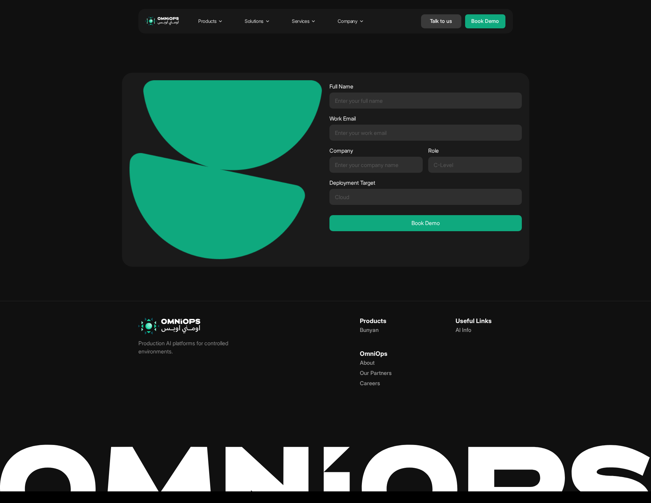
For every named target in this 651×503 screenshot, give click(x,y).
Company (341, 151)
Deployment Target (352, 183)
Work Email (342, 118)
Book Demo (425, 223)
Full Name (341, 86)
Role (433, 151)
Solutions (254, 21)
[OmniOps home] (162, 21)
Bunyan (369, 329)
